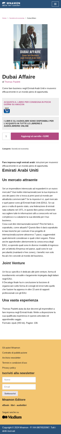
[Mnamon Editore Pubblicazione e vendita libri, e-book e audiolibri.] (11, 4)
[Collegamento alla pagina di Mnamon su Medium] (12, 417)
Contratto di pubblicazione (14, 352)
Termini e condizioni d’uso (14, 362)
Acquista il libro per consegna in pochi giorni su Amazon (27, 103)
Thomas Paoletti (12, 82)
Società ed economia (16, 18)
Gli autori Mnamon (11, 347)
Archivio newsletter (11, 357)
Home (4, 18)
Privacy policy (9, 367)
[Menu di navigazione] (55, 3)
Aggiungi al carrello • (35, 136)
